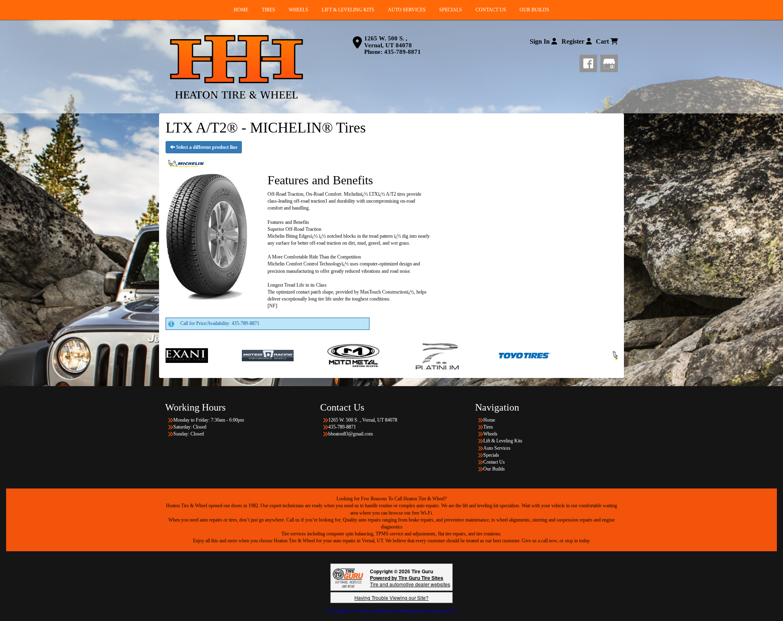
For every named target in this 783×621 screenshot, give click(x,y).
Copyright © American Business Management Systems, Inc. (391, 611)
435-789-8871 (402, 52)
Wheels (490, 434)
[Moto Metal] (292, 355)
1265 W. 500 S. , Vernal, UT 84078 (388, 42)
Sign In (540, 41)
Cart (603, 41)
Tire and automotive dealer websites (410, 581)
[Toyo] (463, 355)
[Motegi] (206, 355)
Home (489, 420)
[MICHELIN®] (574, 355)
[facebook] (590, 62)
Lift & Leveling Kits (502, 441)
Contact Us (494, 462)
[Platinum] (377, 355)
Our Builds (494, 469)
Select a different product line (206, 147)
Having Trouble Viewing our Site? (391, 597)
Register (574, 41)
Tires (488, 427)
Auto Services (497, 448)
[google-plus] (609, 62)
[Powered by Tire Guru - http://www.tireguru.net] (348, 577)
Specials (491, 455)
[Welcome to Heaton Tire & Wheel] (236, 67)
